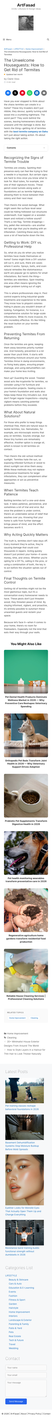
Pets (11, 1332)
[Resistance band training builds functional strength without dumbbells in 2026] (24, 1233)
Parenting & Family (19, 1324)
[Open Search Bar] (48, 40)
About (23, 1413)
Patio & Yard (15, 1328)
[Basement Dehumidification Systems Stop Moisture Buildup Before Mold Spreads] (24, 1128)
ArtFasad (26, 5)
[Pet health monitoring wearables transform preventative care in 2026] (26, 853)
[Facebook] (8, 93)
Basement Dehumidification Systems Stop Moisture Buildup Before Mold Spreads (22, 1146)
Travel (12, 1344)
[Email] (44, 93)
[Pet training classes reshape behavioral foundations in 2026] (24, 1091)
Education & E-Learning (21, 1287)
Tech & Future (16, 1340)
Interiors (13, 1316)
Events (12, 1291)
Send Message (16, 1401)
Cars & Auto (15, 1283)
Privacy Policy (34, 1413)
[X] (15, 93)
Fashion (13, 1296)
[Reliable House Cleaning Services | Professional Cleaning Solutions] (26, 970)
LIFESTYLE (18, 49)
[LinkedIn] (37, 93)
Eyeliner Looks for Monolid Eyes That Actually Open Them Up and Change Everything (23, 1211)
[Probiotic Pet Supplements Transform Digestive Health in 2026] (26, 796)
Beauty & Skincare (18, 1279)
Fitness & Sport (17, 1299)
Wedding (13, 1348)
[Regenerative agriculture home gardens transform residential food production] (26, 910)
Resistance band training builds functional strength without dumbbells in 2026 (22, 1251)
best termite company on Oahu (30, 131)
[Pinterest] (22, 93)
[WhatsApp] (29, 93)
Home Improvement (34, 49)
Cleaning (34, 1018)
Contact (46, 1413)
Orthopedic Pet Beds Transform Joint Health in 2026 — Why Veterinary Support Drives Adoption (26, 763)
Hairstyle (13, 1308)
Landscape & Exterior (20, 1320)
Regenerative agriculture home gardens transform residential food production (26, 938)
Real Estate (15, 1336)
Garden (13, 1304)
